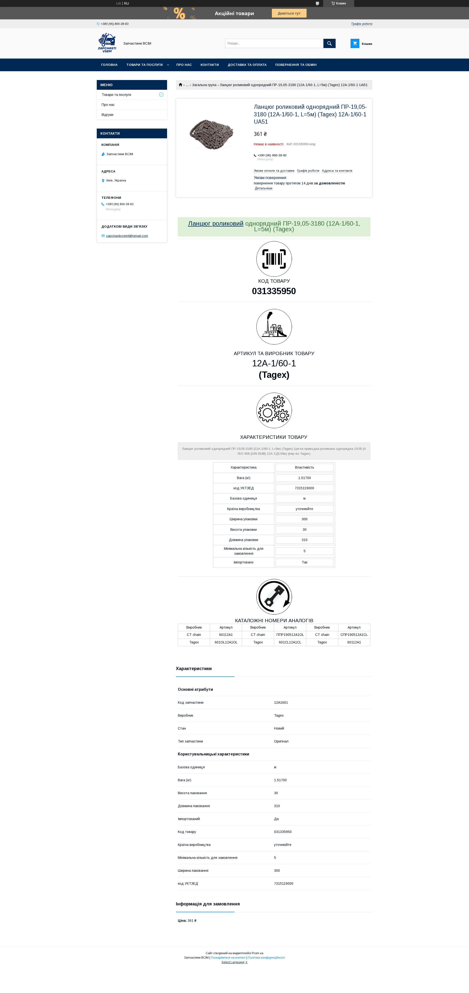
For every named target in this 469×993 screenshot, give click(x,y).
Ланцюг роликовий (216, 223)
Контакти (210, 65)
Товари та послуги (144, 65)
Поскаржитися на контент (228, 957)
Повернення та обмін (296, 65)
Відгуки (107, 115)
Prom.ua (257, 953)
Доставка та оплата (247, 65)
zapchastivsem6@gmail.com (127, 236)
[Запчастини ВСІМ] (107, 52)
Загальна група (204, 85)
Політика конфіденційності (266, 957)
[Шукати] (329, 43)
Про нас (184, 65)
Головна (109, 65)
